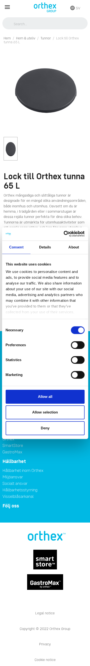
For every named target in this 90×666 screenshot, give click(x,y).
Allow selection (45, 412)
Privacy (45, 644)
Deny (45, 428)
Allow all (45, 397)
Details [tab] (45, 247)
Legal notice (45, 613)
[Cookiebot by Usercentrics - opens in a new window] (64, 234)
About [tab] (73, 247)
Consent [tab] (16, 247)
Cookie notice (45, 659)
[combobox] (45, 23)
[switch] (77, 345)
